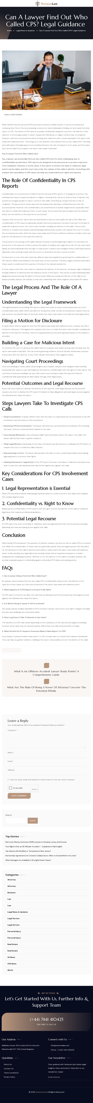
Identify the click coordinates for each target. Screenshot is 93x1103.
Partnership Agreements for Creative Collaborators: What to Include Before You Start (40, 855)
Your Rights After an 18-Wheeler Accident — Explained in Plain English (33, 846)
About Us (8, 1064)
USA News (11, 964)
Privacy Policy (9, 1077)
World (10, 970)
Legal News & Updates (17, 912)
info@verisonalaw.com (59, 1045)
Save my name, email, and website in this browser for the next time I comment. (42, 779)
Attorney (11, 879)
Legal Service (13, 918)
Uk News (11, 957)
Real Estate (12, 944)
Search (8, 815)
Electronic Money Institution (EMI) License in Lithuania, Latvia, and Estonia (35, 842)
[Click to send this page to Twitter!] (9, 650)
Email (10, 761)
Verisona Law (41, 1092)
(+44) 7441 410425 (46, 1019)
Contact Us (8, 1068)
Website (11, 770)
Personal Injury (14, 931)
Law (9, 899)
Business (11, 892)
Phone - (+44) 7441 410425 (62, 1050)
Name (11, 752)
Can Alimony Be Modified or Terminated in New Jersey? (28, 851)
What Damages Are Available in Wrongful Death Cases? (28, 860)
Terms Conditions (11, 1073)
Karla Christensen (13, 114)
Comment (12, 730)
